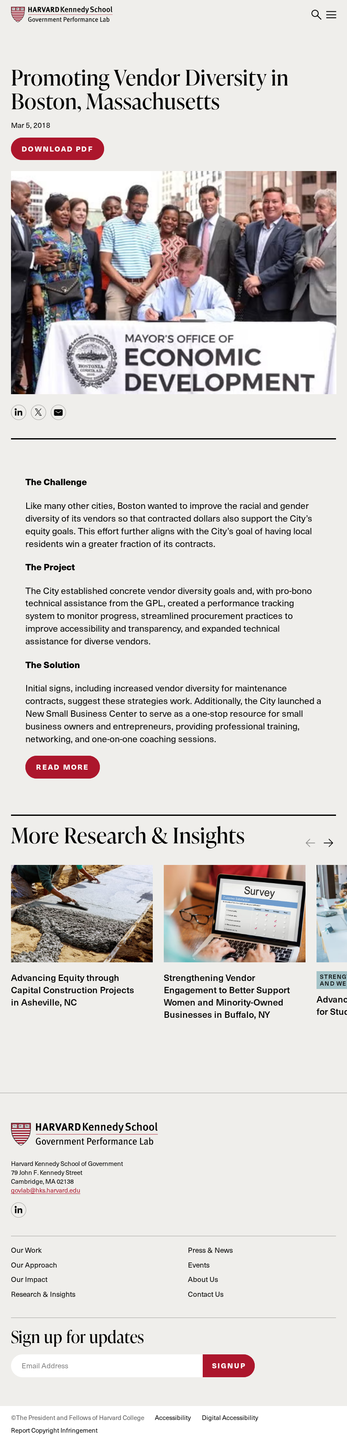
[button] (62, 767)
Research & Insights (43, 1294)
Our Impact (29, 1279)
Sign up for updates (78, 1336)
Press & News (210, 1250)
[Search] (316, 15)
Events (198, 1265)
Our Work (26, 1250)
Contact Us (205, 1294)
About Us (203, 1279)
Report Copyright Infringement (54, 1430)
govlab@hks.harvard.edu (45, 1190)
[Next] (328, 843)
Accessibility (173, 1417)
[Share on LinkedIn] (18, 1210)
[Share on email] (58, 412)
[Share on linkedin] (18, 412)
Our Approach (34, 1265)
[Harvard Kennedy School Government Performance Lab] (62, 14)
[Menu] (331, 15)
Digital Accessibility (230, 1417)
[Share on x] (38, 412)
